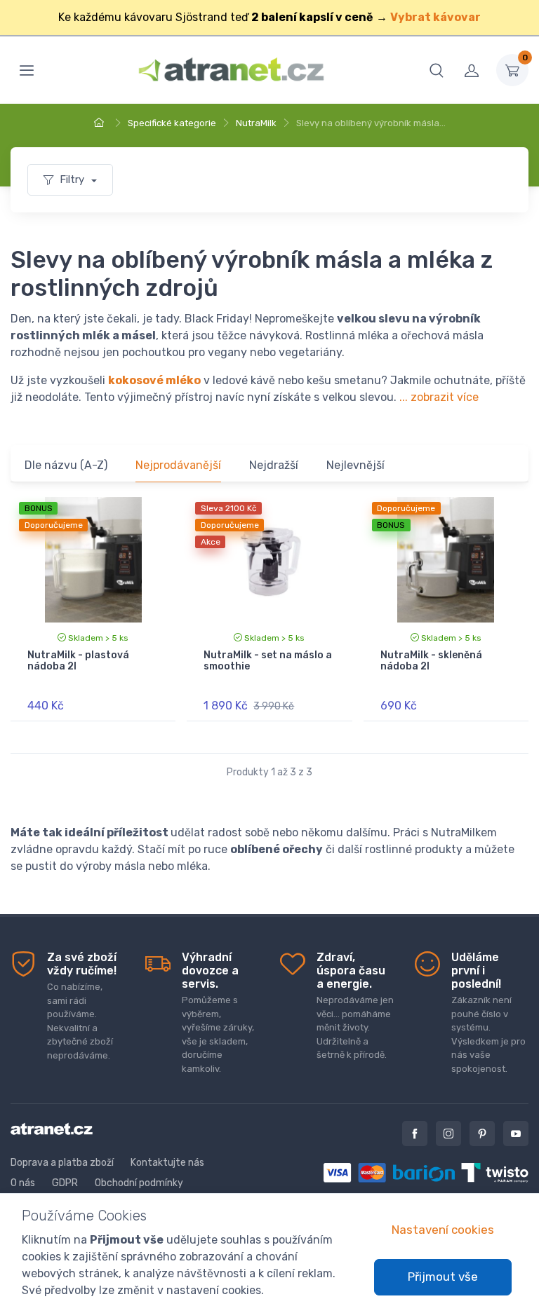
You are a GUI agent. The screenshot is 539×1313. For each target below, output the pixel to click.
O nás (23, 1183)
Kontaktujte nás (167, 1163)
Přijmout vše (443, 1277)
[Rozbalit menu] (27, 70)
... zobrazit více (439, 397)
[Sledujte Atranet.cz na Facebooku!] (414, 1133)
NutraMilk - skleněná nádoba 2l (431, 661)
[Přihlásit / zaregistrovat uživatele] (471, 70)
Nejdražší (273, 465)
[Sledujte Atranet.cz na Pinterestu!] (482, 1133)
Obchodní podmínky (139, 1183)
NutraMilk (256, 123)
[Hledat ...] (436, 70)
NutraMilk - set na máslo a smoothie (268, 661)
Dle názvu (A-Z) (66, 465)
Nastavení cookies (443, 1230)
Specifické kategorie (172, 123)
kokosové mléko (154, 380)
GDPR (65, 1183)
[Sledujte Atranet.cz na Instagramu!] (448, 1133)
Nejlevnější (355, 465)
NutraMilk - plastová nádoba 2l (78, 661)
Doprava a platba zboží (62, 1163)
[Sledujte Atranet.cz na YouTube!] (515, 1133)
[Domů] (101, 123)
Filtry (73, 179)
